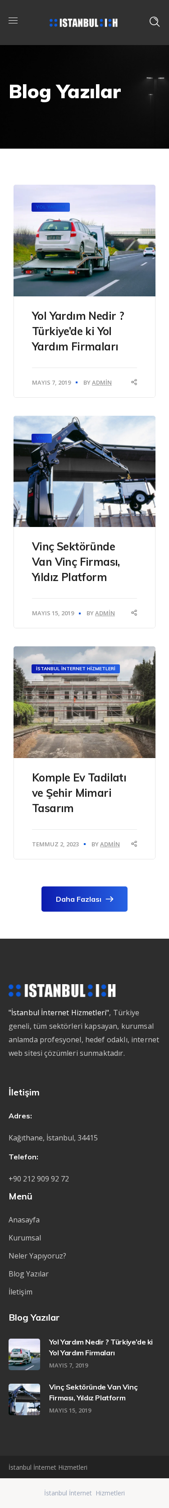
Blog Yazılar (29, 1274)
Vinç (41, 438)
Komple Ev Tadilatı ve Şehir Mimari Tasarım (79, 793)
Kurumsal (25, 1238)
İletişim (20, 1292)
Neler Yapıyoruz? (37, 1256)
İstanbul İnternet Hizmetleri (75, 669)
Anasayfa (24, 1220)
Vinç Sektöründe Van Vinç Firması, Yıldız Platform (76, 562)
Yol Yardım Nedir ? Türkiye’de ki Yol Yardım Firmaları (78, 331)
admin (102, 382)
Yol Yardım (50, 207)
